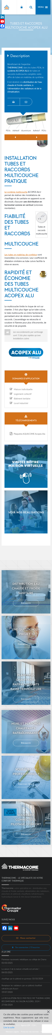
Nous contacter (28, 938)
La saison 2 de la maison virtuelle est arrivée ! (20, 969)
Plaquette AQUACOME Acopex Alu (29, 434)
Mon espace (21, 7)
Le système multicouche (15, 192)
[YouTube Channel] (2, 21)
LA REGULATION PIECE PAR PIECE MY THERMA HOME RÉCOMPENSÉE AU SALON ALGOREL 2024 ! (26, 999)
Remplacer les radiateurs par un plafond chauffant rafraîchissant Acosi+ (22, 987)
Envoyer (26, 102)
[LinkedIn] (2, 16)
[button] (41, 7)
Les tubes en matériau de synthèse (20, 255)
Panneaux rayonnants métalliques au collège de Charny (24, 960)
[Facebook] (2, 26)
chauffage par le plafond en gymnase (16, 979)
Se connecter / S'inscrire (27, 947)
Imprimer (13, 102)
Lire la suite (8, 1027)
